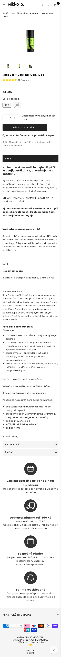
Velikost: (11, 99)
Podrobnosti (12, 444)
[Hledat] (44, 5)
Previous (5, 41)
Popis (8, 158)
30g (6, 105)
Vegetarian (15, 145)
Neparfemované (18, 142)
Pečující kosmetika (19, 13)
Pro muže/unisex (38, 142)
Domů (5, 13)
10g (17, 105)
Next (55, 41)
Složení (9, 452)
